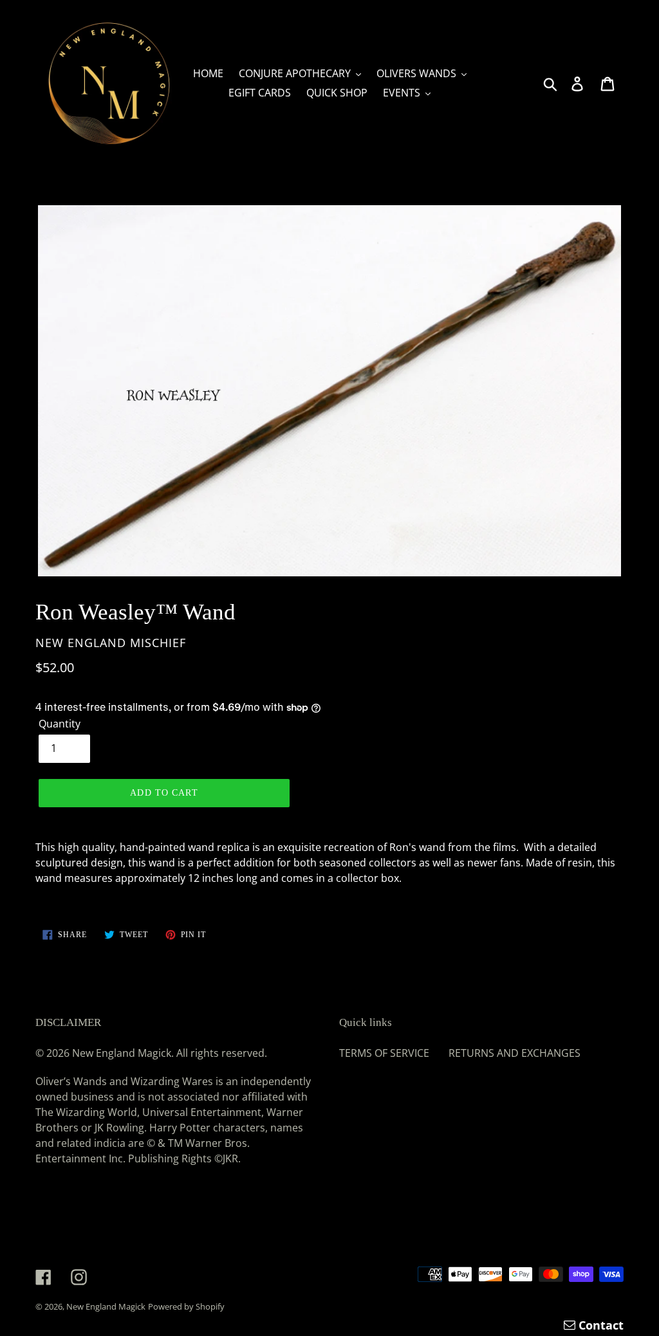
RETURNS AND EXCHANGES (514, 1053)
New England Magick (105, 1306)
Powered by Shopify (186, 1306)
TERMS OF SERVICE (384, 1053)
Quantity (59, 724)
